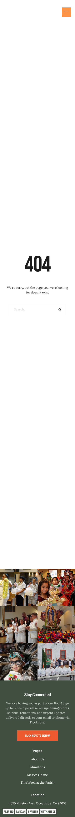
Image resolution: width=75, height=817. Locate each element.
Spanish (33, 811)
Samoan (21, 811)
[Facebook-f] (49, 12)
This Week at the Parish (37, 782)
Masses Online (37, 775)
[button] (37, 735)
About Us (37, 759)
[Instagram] (57, 12)
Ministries (37, 767)
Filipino (8, 811)
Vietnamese (48, 811)
